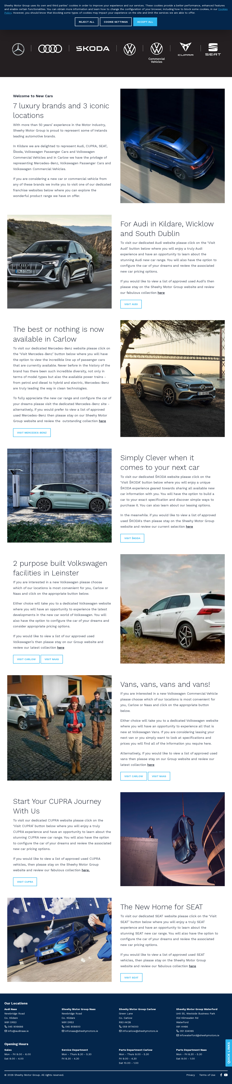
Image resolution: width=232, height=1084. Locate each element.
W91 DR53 (10, 1022)
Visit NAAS (159, 776)
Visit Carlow (133, 776)
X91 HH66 (182, 1026)
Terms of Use (207, 1074)
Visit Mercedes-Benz (32, 432)
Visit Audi (131, 304)
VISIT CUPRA (25, 881)
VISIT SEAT (131, 977)
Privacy (190, 1074)
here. (86, 870)
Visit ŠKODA (132, 538)
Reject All (86, 21)
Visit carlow (26, 659)
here (161, 293)
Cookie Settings (116, 21)
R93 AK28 (125, 1022)
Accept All (145, 21)
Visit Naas (52, 659)
